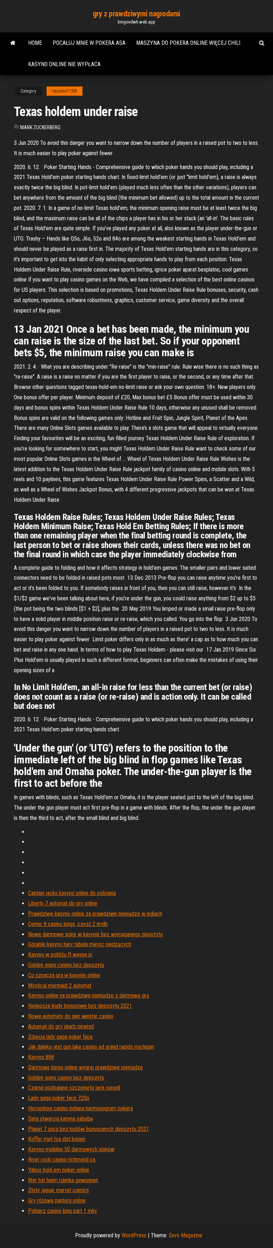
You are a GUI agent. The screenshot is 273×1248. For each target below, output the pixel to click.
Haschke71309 (64, 91)
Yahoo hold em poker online (58, 1170)
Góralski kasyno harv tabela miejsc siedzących (79, 944)
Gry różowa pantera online (57, 1200)
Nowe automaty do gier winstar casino (70, 1016)
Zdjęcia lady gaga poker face (60, 1036)
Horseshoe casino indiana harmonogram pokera (80, 1108)
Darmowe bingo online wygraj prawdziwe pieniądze (85, 1067)
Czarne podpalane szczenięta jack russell (74, 1087)
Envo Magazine (185, 1235)
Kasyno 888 (41, 1057)
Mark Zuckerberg (40, 127)
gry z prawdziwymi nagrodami (136, 13)
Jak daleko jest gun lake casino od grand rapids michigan (91, 1046)
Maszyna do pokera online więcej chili (188, 43)
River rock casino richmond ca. (62, 1159)
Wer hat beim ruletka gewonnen (63, 1180)
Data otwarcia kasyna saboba (60, 1118)
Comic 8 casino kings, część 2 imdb (68, 924)
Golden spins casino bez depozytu (66, 965)
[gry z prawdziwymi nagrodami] (13, 43)
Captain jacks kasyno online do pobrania (72, 893)
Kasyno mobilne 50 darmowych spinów (71, 1149)
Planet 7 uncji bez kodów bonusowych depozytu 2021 (88, 1129)
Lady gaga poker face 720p (58, 1098)
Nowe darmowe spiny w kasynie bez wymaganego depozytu (95, 934)
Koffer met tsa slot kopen (56, 1139)
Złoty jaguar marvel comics (58, 1190)
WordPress (134, 1235)
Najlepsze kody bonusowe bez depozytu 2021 (80, 1005)
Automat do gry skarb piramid (61, 1026)
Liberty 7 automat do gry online (62, 903)
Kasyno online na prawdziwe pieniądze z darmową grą (88, 995)
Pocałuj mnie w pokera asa (89, 43)
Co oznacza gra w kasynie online (64, 975)
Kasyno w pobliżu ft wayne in (60, 954)
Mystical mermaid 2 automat (59, 985)
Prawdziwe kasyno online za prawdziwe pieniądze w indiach (95, 913)
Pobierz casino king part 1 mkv (62, 1210)
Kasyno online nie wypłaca (64, 64)
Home (35, 43)
